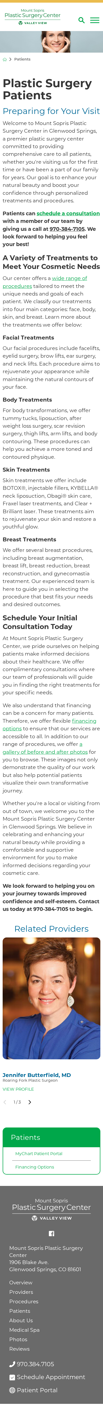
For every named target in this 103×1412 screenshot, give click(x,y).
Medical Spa (24, 1330)
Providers (21, 1292)
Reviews (19, 1349)
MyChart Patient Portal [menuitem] (38, 1153)
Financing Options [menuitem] (34, 1167)
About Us (21, 1321)
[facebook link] (51, 1233)
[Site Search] (81, 20)
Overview (20, 1283)
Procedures (23, 1302)
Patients (25, 1137)
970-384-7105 (67, 229)
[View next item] (30, 1102)
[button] (95, 20)
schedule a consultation (68, 213)
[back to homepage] (5, 59)
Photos (18, 1339)
